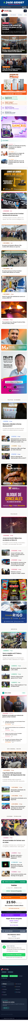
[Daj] (14, 84)
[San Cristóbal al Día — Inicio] (6, 11)
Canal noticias (14, 976)
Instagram (10, 972)
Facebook (4, 972)
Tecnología (18, 992)
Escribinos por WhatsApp (14, 954)
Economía (18, 986)
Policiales (5, 989)
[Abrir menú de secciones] (25, 10)
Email (21, 976)
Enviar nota (4, 978)
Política (4, 986)
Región (4, 992)
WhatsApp (5, 976)
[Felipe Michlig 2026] (14, 372)
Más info (5, 1007)
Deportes (18, 989)
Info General (18, 984)
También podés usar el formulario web (14, 957)
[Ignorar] (25, 1017)
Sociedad (5, 994)
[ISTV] (14, 3)
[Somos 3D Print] (14, 127)
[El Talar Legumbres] (14, 590)
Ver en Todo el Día (14, 925)
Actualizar (21, 1017)
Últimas (4, 984)
